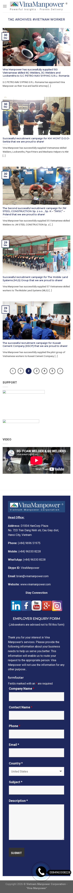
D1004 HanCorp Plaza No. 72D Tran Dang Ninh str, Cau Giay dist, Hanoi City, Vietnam (33, 530)
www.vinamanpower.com (29, 584)
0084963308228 (60, 872)
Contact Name (20, 707)
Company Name (21, 688)
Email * (14, 744)
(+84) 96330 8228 (24, 551)
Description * (18, 801)
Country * (16, 763)
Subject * (15, 782)
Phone (14, 726)
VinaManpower (23, 568)
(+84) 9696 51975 (24, 543)
